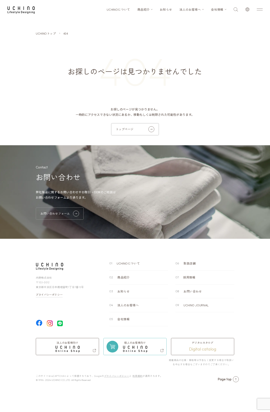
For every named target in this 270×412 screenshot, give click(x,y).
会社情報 (217, 9)
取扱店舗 (189, 263)
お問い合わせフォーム (55, 213)
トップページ (124, 129)
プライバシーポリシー (49, 294)
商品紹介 (143, 9)
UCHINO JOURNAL (196, 305)
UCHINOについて (118, 9)
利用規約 (137, 376)
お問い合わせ (192, 291)
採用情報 (189, 277)
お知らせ (166, 9)
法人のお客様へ (190, 9)
